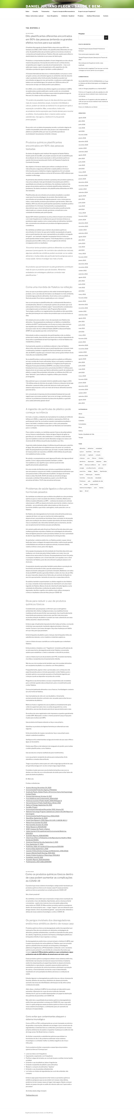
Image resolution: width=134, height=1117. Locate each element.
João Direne (82, 99)
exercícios (83, 471)
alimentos (82, 448)
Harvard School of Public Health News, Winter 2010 (43, 803)
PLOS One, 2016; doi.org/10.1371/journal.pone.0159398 (45, 846)
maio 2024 (82, 206)
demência (82, 461)
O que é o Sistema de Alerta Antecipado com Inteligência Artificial (93, 83)
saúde (86, 484)
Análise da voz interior (91, 107)
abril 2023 (82, 250)
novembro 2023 (83, 226)
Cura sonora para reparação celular (89, 54)
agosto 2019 (82, 399)
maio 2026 (82, 128)
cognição (90, 455)
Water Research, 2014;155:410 (36, 827)
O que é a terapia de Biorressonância (64, 11)
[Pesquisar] (106, 37)
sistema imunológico (86, 487)
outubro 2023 (83, 230)
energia (82, 468)
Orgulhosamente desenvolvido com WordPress (39, 1112)
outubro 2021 (82, 311)
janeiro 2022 (82, 301)
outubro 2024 (83, 189)
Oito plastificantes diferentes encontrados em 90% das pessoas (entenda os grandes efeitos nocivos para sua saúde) (49, 39)
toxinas (101, 487)
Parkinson (83, 481)
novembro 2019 (83, 389)
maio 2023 (82, 247)
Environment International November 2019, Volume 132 (45, 809)
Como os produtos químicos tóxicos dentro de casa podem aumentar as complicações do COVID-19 (49, 877)
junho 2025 (82, 162)
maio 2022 (82, 287)
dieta (105, 461)
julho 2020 (82, 362)
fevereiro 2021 (83, 338)
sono (95, 487)
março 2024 (82, 213)
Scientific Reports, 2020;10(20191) (38, 859)
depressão (91, 461)
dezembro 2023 (83, 223)
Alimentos (82, 417)
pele (89, 481)
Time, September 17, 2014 (34, 844)
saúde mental (94, 484)
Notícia (81, 430)
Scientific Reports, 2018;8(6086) (37, 835)
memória (82, 478)
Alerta (80, 414)
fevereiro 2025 (83, 175)
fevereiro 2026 (83, 134)
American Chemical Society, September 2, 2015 (42, 842)
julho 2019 (82, 403)
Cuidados (81, 420)
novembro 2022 (83, 267)
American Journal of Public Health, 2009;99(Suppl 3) (44, 801)
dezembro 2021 (83, 304)
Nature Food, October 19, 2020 (36, 822)
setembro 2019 (83, 396)
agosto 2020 (82, 359)
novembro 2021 (83, 308)
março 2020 (82, 376)
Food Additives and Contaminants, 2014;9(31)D (42, 798)
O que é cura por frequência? (87, 11)
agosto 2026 (82, 117)
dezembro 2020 (83, 345)
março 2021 (82, 335)
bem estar (83, 455)
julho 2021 (82, 321)
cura (88, 458)
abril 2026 (82, 131)
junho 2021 (82, 325)
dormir (104, 464)
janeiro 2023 (82, 260)
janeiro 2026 (82, 138)
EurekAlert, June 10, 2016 (34, 857)
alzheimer (90, 448)
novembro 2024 (83, 185)
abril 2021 (81, 331)
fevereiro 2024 (83, 216)
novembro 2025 (83, 145)
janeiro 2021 (82, 342)
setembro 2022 (83, 274)
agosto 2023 (82, 236)
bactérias (89, 451)
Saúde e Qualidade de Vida (86, 434)
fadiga (90, 471)
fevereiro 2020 (83, 379)
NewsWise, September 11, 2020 (36, 818)
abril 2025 (82, 168)
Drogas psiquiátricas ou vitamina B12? (95, 88)
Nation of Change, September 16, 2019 (39, 805)
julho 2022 (82, 281)
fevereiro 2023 (83, 257)
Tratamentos (45, 11)
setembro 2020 (83, 355)
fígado (96, 471)
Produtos (80, 16)
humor (81, 474)
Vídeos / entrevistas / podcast (34, 16)
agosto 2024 (82, 196)
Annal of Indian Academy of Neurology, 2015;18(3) (43, 855)
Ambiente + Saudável (67, 16)
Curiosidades (82, 424)
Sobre (27, 11)
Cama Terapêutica (52, 16)
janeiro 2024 (82, 219)
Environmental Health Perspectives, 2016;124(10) (42, 816)
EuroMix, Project (31, 807)
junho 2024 (82, 202)
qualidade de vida (98, 481)
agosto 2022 (82, 277)
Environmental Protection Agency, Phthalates (41, 790)
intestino (97, 474)
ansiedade (99, 448)
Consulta (35, 11)
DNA (81, 464)
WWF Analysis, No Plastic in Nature (38, 829)
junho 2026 (82, 124)
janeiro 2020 (82, 382)
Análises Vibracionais (93, 16)
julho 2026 (82, 121)
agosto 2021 (82, 318)
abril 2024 (82, 209)
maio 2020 (82, 369)
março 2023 (82, 253)
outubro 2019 (83, 393)
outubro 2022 (83, 270)
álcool (86, 491)
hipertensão (103, 471)
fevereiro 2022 (83, 298)
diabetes (98, 461)
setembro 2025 (83, 151)
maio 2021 (82, 328)
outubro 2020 (83, 352)
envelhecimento (91, 468)
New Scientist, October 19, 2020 (37, 825)
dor (99, 464)
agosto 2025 (82, 155)
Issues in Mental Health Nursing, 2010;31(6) (40, 853)
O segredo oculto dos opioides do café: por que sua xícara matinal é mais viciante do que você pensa (93, 94)
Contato (105, 16)
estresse (100, 468)
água (81, 491)
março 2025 (82, 172)
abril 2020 (82, 372)
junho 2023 (82, 243)
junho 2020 (82, 365)
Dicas (80, 427)
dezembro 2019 (83, 386)
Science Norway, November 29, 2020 (38, 787)
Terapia (81, 437)
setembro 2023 (83, 233)
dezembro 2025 (83, 141)
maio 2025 (82, 165)
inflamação (89, 474)
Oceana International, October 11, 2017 (39, 796)
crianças (82, 458)
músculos (90, 478)
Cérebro (101, 458)
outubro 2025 (83, 148)
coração (98, 455)
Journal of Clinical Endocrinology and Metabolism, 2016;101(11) (47, 851)
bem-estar (97, 451)
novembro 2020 (83, 348)
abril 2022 (81, 291)
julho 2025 (82, 158)
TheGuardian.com (32, 1095)
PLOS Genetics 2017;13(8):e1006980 (39, 862)
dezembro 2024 (83, 182)
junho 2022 (82, 284)
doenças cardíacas (90, 464)
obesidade (98, 478)
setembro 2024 (83, 192)
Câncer (94, 458)
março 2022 (82, 294)
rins (81, 484)
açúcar (82, 451)
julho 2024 (82, 199)
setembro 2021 (83, 315)
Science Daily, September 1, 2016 (37, 849)
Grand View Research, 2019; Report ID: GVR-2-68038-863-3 (46, 820)
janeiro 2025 (82, 179)
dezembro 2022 (83, 264)
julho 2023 (82, 240)
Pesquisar (82, 33)
